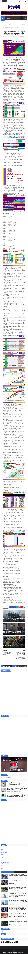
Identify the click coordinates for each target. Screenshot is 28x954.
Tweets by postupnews (6, 777)
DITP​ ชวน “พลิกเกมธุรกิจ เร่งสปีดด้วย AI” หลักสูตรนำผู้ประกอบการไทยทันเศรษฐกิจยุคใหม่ (13, 619)
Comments (20, 872)
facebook (24, 666)
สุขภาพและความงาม (5, 862)
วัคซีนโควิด (18, 24)
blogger (15, 666)
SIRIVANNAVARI (6, 629)
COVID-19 (9, 38)
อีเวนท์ (2, 851)
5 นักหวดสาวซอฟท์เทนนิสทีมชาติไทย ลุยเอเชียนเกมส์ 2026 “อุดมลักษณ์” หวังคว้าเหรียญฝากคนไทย (18, 923)
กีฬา (1, 860)
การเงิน (2, 859)
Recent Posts (7, 872)
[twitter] (23, 1)
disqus (19, 666)
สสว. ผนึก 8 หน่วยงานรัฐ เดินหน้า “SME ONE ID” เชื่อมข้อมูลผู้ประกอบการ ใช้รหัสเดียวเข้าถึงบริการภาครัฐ (18, 902)
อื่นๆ (1, 867)
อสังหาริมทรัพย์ (4, 852)
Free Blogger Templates (19, 952)
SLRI (4, 642)
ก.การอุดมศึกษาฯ (9, 24)
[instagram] (25, 1)
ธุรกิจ (2, 849)
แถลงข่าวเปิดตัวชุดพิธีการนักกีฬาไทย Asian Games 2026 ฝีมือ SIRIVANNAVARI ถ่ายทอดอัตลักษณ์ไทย (13, 632)
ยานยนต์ (2, 854)
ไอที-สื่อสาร (3, 856)
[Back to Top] (14, 951)
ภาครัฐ (14, 24)
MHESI (5, 26)
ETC (2, 931)
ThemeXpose (11, 952)
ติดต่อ (2, 868)
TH (7, 26)
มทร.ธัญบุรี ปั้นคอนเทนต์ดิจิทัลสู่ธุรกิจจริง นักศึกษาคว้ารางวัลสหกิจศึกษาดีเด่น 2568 (16, 783)
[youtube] (20, 1)
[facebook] (21, 1)
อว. (21, 24)
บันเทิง (2, 857)
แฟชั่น (2, 864)
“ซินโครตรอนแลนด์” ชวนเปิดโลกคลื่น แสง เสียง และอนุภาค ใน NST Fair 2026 (13, 644)
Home (4, 24)
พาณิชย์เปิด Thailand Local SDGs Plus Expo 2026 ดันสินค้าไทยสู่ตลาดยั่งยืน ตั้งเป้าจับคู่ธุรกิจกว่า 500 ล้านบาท (18, 895)
